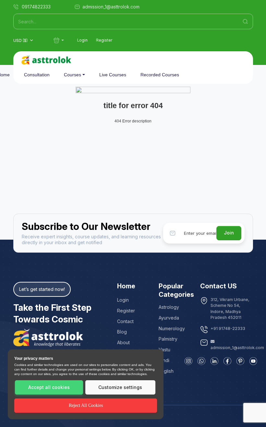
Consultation (37, 74)
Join (229, 232)
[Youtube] (253, 361)
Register (104, 40)
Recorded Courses (159, 74)
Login (82, 40)
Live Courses (112, 74)
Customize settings (120, 387)
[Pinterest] (240, 361)
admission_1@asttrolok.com (237, 347)
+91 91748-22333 (228, 328)
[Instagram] (188, 361)
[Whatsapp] (201, 361)
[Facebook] (227, 361)
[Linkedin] (214, 361)
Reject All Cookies (86, 405)
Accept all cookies (49, 387)
